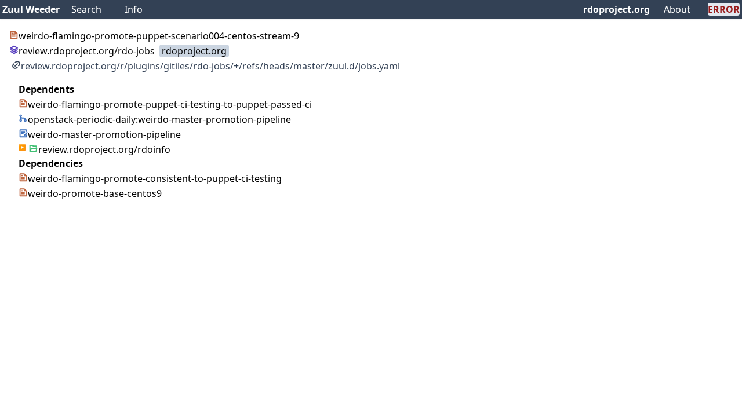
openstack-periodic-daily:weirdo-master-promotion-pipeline (159, 119)
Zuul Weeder (31, 9)
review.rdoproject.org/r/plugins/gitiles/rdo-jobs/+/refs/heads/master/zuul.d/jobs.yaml (210, 66)
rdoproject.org (616, 9)
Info (134, 9)
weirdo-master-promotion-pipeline (104, 134)
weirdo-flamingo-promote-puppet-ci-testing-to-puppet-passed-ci (170, 104)
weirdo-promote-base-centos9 (95, 193)
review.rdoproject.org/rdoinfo (104, 149)
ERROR (724, 9)
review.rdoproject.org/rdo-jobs (87, 51)
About (677, 9)
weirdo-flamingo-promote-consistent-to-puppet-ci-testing (155, 178)
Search (86, 9)
